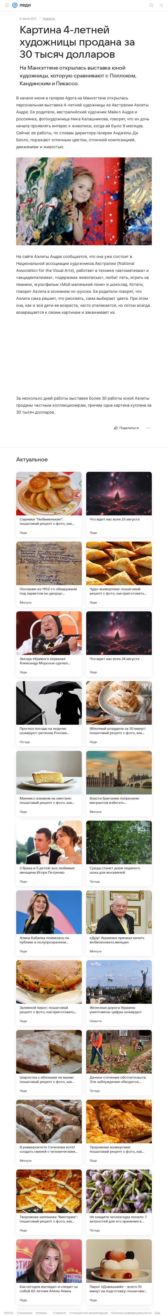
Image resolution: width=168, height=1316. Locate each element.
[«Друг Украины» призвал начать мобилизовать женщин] (119, 923)
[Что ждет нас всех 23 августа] (119, 504)
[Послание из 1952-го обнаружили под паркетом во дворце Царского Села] (49, 574)
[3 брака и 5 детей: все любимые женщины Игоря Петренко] (49, 853)
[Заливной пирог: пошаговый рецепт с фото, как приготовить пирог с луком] (49, 993)
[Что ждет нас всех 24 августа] (119, 644)
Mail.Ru (9, 1312)
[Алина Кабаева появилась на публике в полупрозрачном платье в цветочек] (49, 923)
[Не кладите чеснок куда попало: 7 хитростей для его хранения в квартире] (119, 1202)
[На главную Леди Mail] (24, 5)
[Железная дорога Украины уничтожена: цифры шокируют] (119, 993)
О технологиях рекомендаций (89, 1312)
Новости (49, 18)
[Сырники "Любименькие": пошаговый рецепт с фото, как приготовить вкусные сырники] (49, 504)
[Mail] (15, 5)
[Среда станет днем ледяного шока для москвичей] (119, 853)
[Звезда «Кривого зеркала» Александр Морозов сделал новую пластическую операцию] (49, 644)
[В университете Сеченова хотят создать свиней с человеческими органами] (49, 1132)
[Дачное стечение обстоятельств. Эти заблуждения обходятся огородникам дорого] (119, 1062)
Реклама (41, 1312)
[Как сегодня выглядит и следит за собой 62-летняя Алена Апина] (49, 1272)
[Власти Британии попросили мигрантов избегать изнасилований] (119, 783)
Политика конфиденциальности (131, 1312)
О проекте (59, 1312)
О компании (24, 1312)
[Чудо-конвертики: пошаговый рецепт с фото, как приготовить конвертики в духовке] (119, 574)
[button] (84, 201)
